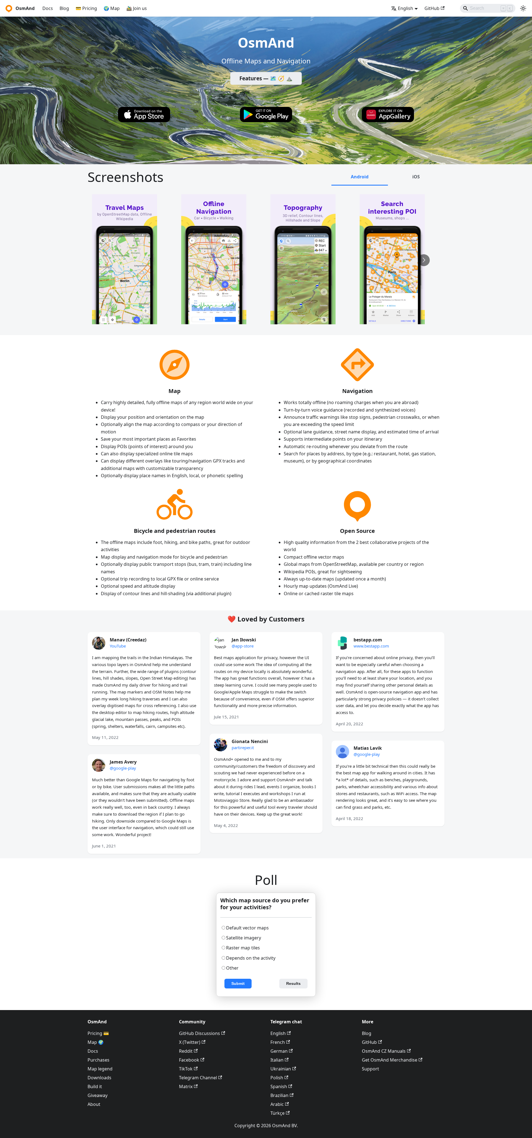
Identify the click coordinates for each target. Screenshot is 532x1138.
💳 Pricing (86, 8)
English (278, 1033)
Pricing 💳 (98, 1033)
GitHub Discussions (199, 1033)
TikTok (186, 1069)
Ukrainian (280, 1069)
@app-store (243, 646)
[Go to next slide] (424, 260)
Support (370, 1069)
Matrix (186, 1086)
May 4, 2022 (226, 825)
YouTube (118, 646)
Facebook (189, 1060)
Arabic (277, 1104)
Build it (95, 1086)
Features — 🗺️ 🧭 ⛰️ (266, 78)
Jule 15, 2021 (226, 717)
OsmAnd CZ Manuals (384, 1051)
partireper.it (243, 747)
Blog (64, 8)
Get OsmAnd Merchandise (389, 1060)
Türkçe (277, 1113)
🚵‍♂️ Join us (136, 8)
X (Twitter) (189, 1042)
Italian (276, 1060)
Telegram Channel (198, 1078)
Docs (47, 8)
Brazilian (279, 1095)
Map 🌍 (96, 1042)
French (277, 1042)
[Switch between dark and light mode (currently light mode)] (523, 8)
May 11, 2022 (105, 737)
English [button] (405, 8)
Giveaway (98, 1095)
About (94, 1104)
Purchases (98, 1060)
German (279, 1051)
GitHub (431, 8)
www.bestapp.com (371, 646)
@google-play (123, 768)
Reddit (186, 1051)
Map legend (100, 1069)
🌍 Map (112, 8)
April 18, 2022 (349, 818)
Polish (276, 1078)
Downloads (99, 1078)
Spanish (278, 1086)
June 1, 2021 (104, 846)
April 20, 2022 (349, 723)
